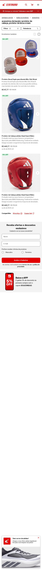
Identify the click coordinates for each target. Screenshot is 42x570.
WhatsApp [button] (16, 213)
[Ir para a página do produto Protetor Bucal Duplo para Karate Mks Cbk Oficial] (21, 57)
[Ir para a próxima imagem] (37, 57)
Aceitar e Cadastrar (21, 260)
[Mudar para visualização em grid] (34, 34)
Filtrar (7, 28)
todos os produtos (22, 17)
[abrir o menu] (38, 4)
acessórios (35, 17)
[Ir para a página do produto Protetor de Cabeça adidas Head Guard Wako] (21, 114)
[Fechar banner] (38, 537)
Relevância (27, 28)
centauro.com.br (7, 17)
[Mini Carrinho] (32, 4)
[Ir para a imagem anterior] (4, 57)
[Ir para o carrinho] (32, 4)
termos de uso (27, 264)
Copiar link (28, 213)
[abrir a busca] (26, 4)
